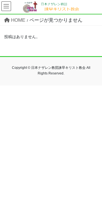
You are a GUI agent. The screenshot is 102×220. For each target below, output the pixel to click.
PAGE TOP (94, 208)
